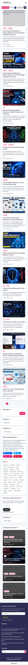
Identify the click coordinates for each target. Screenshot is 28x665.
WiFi (18, 488)
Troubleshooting (13, 488)
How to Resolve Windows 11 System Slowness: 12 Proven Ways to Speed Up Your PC (14, 75)
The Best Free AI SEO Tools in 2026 (14, 322)
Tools (8, 285)
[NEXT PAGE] (21, 403)
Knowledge (11, 144)
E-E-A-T (22, 473)
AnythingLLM (6, 469)
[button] (6, 44)
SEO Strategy (6, 486)
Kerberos (12, 477)
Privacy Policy (14, 663)
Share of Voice (12, 486)
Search (22, 413)
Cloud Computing (13, 471)
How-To (14, 475)
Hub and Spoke (20, 475)
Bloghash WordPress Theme (14, 659)
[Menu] (25, 2)
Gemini (10, 475)
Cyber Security (20, 471)
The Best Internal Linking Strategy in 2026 (11, 636)
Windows (10, 70)
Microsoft (20, 477)
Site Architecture (19, 486)
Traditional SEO (6, 488)
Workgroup (5, 492)
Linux (16, 477)
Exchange (5, 475)
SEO (17, 484)
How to (5, 70)
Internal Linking (6, 477)
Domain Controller (16, 473)
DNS (11, 473)
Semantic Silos (12, 484)
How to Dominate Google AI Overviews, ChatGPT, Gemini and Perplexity (13, 32)
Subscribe (6, 509)
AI (5, 556)
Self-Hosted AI (6, 484)
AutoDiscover (12, 469)
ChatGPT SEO (6, 471)
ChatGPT (17, 469)
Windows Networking (17, 490)
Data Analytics (6, 473)
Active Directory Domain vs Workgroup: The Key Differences (13, 644)
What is (5, 215)
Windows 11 (10, 490)
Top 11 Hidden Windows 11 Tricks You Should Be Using (15, 7)
